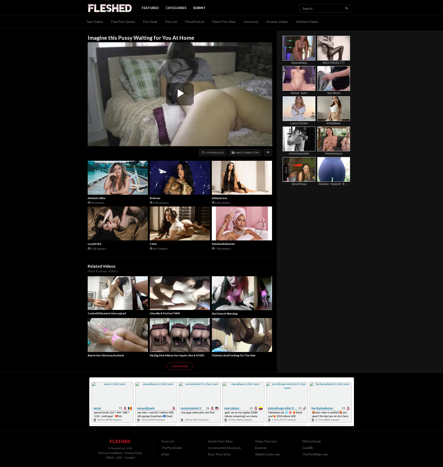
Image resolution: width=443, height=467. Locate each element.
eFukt (165, 454)
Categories (176, 8)
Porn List (171, 21)
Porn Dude (150, 21)
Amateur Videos (277, 21)
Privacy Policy (133, 453)
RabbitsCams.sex (267, 454)
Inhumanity (251, 21)
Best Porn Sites (219, 454)
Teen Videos (95, 21)
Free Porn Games (123, 21)
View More (180, 366)
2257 (119, 457)
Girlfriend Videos (307, 21)
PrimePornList (194, 21)
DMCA (110, 457)
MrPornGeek (311, 441)
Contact (130, 457)
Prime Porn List (266, 441)
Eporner (261, 448)
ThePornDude (171, 448)
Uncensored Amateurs (224, 448)
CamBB (307, 448)
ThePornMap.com (315, 454)
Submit (199, 8)
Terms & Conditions (110, 453)
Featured (150, 8)
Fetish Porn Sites (224, 21)
